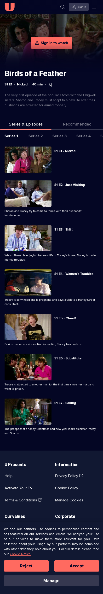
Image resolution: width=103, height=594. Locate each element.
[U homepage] (10, 7)
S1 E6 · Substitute (67, 358)
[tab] (77, 125)
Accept (77, 566)
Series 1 (11, 136)
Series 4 (83, 136)
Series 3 (59, 136)
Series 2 (36, 136)
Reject (26, 566)
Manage (51, 581)
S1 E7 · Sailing (65, 402)
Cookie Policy (66, 488)
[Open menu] (94, 7)
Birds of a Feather (36, 73)
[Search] (62, 7)
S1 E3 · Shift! (64, 229)
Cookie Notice (20, 554)
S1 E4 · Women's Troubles (73, 273)
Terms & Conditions (21, 500)
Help (8, 475)
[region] (51, 558)
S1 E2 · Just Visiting (69, 184)
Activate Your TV (19, 488)
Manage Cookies (69, 500)
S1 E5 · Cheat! (65, 318)
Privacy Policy (66, 475)
